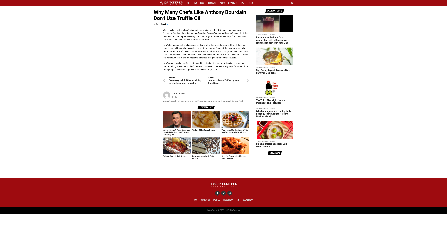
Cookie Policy (248, 200)
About (196, 200)
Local (202, 3)
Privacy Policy (227, 200)
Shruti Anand (161, 24)
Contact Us (205, 200)
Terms (238, 200)
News (195, 3)
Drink (251, 3)
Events (222, 3)
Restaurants (232, 3)
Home (188, 3)
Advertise (216, 200)
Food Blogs (212, 3)
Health (242, 3)
